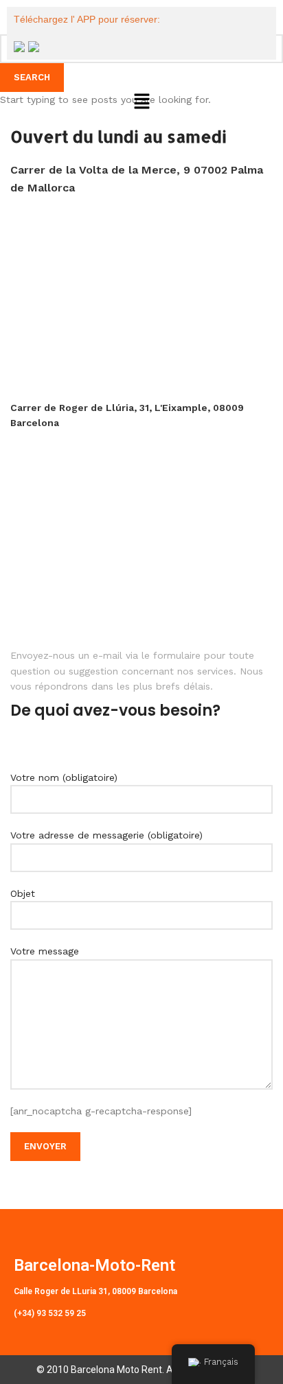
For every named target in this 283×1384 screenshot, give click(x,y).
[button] (141, 102)
